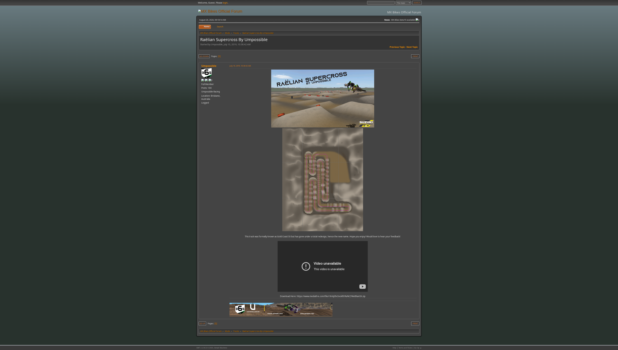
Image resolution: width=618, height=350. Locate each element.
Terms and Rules (405, 347)
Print (415, 56)
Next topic (412, 47)
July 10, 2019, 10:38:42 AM (240, 66)
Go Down (204, 56)
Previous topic (397, 47)
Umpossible (208, 66)
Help (394, 347)
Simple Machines (220, 348)
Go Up (202, 323)
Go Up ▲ (418, 347)
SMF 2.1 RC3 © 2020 (204, 348)
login (225, 2)
